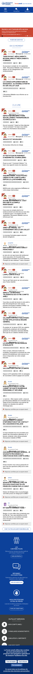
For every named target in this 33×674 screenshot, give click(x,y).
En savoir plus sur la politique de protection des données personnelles (16, 670)
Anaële (10, 381)
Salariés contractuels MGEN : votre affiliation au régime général (16, 320)
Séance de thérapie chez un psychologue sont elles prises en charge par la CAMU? (16, 484)
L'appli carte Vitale (11, 274)
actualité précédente (3, 18)
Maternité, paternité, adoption (10, 88)
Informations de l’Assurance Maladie (12, 182)
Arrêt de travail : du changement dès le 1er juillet (16, 228)
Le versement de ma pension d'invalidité (15, 344)
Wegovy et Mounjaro (12, 139)
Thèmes (5, 11)
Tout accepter (11, 661)
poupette (10, 243)
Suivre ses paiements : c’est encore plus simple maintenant (14, 202)
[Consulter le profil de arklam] (5, 480)
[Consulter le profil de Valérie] (5, 54)
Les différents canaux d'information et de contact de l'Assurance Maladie (15, 422)
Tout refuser (23, 661)
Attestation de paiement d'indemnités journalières (14, 156)
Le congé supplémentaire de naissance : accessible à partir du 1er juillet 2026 (16, 84)
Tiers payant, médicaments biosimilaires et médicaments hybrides (16, 58)
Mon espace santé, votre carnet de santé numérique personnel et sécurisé (15, 388)
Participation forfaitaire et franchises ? (15, 248)
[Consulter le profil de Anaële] (5, 384)
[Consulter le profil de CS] (5, 505)
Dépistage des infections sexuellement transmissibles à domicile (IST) (16, 117)
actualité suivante (30, 18)
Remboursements (7, 63)
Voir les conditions (16, 608)
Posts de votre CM (7, 207)
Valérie (10, 51)
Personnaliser (16, 665)
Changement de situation (9, 324)
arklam (10, 477)
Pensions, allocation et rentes (10, 347)
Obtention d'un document (9, 160)
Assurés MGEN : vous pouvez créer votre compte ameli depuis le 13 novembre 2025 (15, 177)
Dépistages (6, 122)
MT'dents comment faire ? (14, 508)
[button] (16, 6)
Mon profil (27, 11)
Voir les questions (17, 582)
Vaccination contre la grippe (16, 368)
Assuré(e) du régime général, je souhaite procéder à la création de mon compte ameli (16, 454)
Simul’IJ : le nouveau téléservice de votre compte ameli (16, 294)
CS (9, 503)
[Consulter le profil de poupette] (5, 245)
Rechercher (16, 11)
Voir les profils (16, 556)
